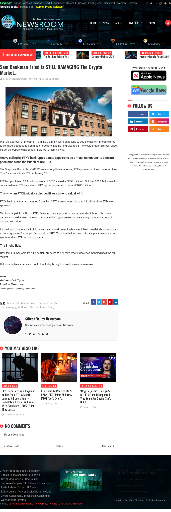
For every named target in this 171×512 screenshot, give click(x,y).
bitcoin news (10, 385)
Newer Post (13, 446)
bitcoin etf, (13, 303)
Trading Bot (26, 6)
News (106, 23)
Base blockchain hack (56, 52)
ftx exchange (49, 385)
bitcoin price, (28, 303)
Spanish (108, 3)
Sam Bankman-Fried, (42, 307)
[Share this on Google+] (104, 302)
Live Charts (135, 23)
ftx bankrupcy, (9, 307)
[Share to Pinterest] (110, 302)
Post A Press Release (46, 503)
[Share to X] (99, 302)
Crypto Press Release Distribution (20, 470)
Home (93, 23)
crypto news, (45, 303)
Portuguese (95, 3)
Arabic (27, 3)
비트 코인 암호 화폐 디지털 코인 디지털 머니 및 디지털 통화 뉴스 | (142, 470)
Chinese (37, 3)
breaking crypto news (19, 55)
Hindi (47, 3)
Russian (81, 3)
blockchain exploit (151, 52)
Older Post (106, 446)
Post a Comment (14, 434)
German (132, 3)
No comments (52, 79)
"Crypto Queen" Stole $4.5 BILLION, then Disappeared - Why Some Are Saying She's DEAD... (96, 396)
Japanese (58, 3)
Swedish (121, 3)
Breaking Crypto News (21, 503)
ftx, (56, 303)
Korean (70, 3)
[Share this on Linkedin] (115, 302)
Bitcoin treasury (102, 52)
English (17, 3)
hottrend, (23, 307)
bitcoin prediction (92, 385)
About (118, 23)
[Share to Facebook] (93, 302)
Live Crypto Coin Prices (71, 503)
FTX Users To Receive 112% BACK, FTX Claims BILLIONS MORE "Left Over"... (56, 394)
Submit (153, 23)
